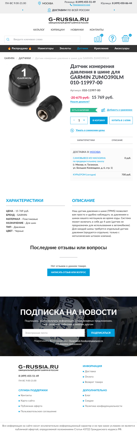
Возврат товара (94, 382)
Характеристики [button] (86, 140)
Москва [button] (95, 152)
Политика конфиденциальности (103, 406)
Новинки (77, 30)
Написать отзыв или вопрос (68, 272)
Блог (87, 395)
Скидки (89, 401)
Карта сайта (28, 401)
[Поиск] (7, 39)
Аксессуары (122, 48)
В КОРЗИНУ (99, 120)
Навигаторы (46, 48)
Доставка (90, 371)
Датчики (82, 48)
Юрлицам (58, 30)
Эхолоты (65, 48)
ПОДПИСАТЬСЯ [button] (101, 333)
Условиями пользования (69, 344)
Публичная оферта (31, 406)
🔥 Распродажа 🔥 (20, 48)
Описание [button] (117, 140)
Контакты (97, 30)
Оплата (89, 377)
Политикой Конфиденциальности (86, 341)
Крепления (101, 48)
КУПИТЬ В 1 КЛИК (121, 120)
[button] (80, 5)
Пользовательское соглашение (38, 411)
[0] (126, 38)
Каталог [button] (39, 30)
